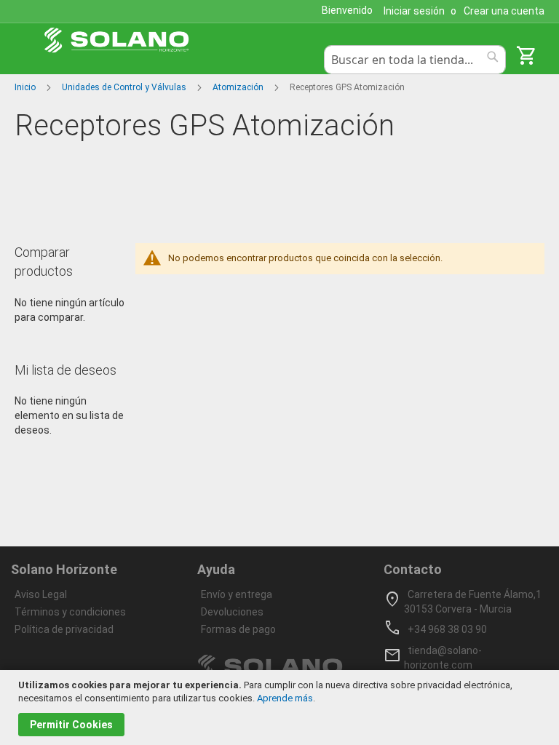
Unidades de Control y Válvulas (125, 87)
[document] (281, 707)
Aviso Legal (41, 594)
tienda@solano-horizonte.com (443, 658)
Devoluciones (232, 612)
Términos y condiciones (70, 612)
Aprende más (285, 698)
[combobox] (415, 59)
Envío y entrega (236, 594)
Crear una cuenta (504, 11)
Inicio (26, 87)
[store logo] (116, 40)
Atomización (239, 87)
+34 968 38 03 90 (447, 629)
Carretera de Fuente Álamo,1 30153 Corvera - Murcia (473, 602)
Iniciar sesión (414, 11)
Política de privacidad (64, 629)
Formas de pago (238, 629)
